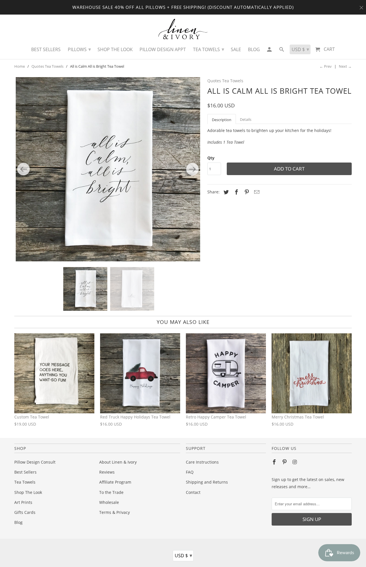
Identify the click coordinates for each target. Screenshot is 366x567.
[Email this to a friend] (255, 192)
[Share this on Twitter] (225, 192)
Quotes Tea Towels (47, 66)
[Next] (192, 169)
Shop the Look (115, 49)
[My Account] (269, 51)
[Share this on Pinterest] (245, 192)
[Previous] (23, 169)
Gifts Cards (24, 512)
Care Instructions (202, 462)
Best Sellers (25, 472)
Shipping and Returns (207, 482)
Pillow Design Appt (163, 49)
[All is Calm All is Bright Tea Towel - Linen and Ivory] (108, 169)
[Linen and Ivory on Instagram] (295, 461)
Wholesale (109, 502)
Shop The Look (28, 492)
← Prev (325, 66)
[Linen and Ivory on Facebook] (275, 461)
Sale (236, 49)
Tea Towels (24, 482)
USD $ (183, 555)
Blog (18, 522)
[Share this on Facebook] (235, 192)
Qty (210, 158)
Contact (193, 492)
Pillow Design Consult (34, 462)
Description (221, 119)
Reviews (107, 472)
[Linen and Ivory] (183, 29)
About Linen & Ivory (118, 462)
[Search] (282, 51)
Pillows (79, 49)
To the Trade (111, 492)
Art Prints (23, 502)
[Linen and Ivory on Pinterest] (285, 461)
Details (245, 119)
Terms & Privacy (114, 512)
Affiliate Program (115, 482)
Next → (345, 66)
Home (19, 66)
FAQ (190, 472)
